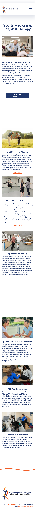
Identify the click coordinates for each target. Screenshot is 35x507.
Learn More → (17, 173)
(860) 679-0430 (11, 504)
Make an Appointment (17, 95)
